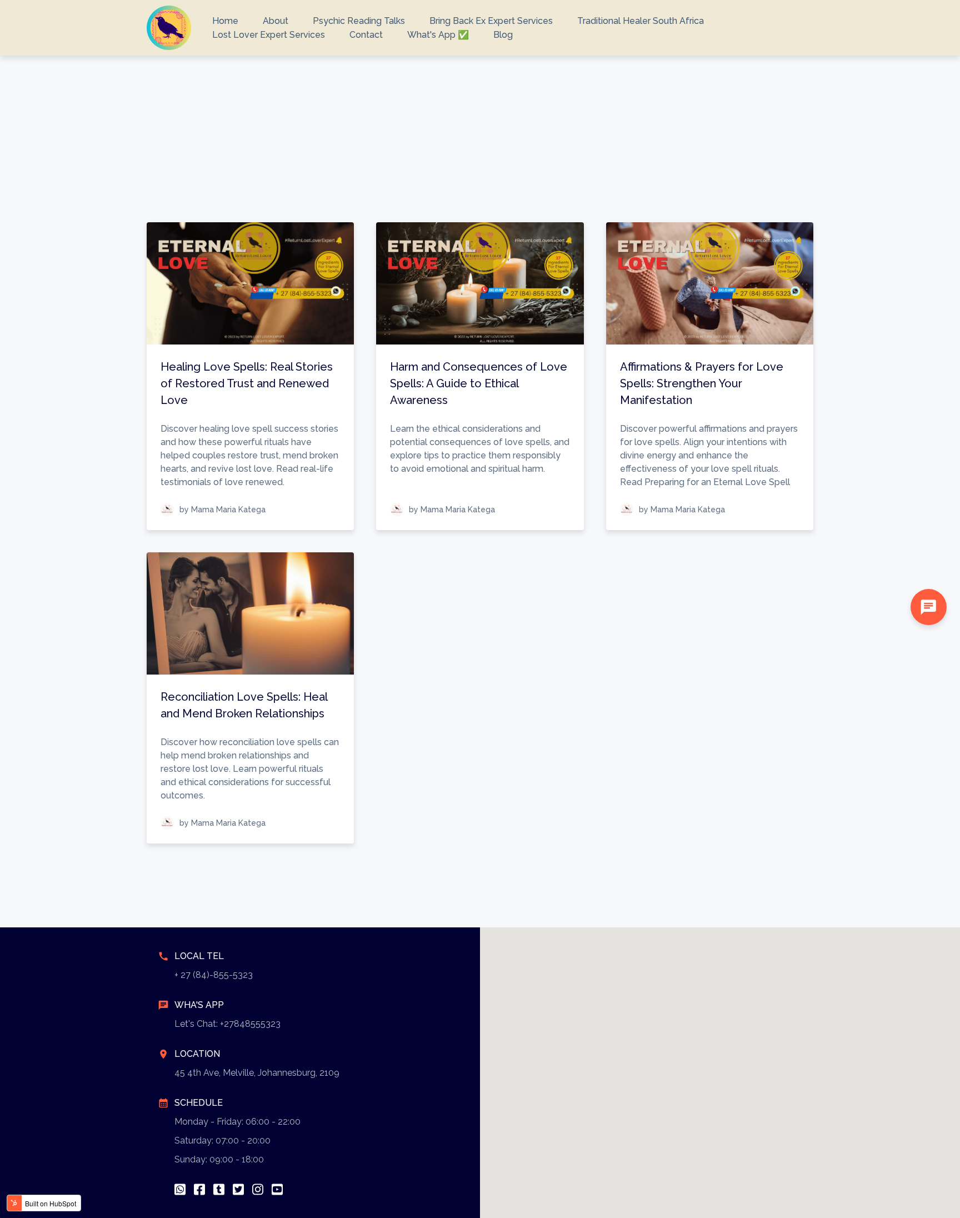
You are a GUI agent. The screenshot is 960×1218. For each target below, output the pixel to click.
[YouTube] (277, 1189)
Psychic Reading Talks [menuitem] (359, 21)
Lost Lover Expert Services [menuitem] (268, 34)
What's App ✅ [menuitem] (438, 34)
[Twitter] (238, 1189)
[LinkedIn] (218, 1189)
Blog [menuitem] (503, 34)
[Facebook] (199, 1189)
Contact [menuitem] (366, 34)
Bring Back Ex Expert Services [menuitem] (491, 21)
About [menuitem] (275, 21)
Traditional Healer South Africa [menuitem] (640, 21)
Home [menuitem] (225, 21)
